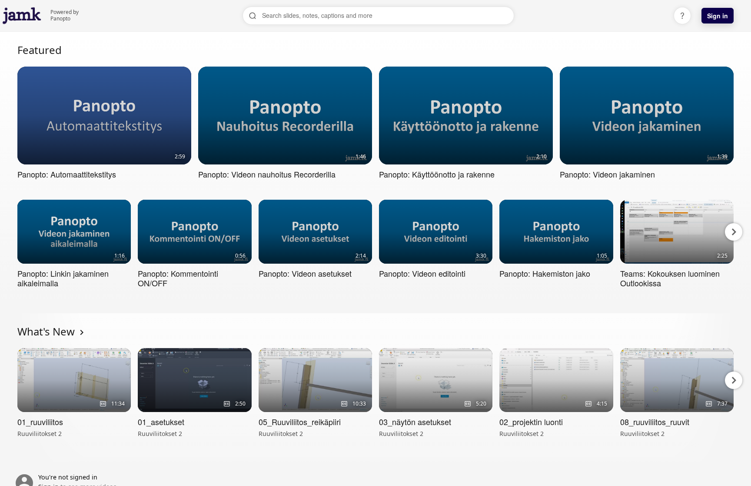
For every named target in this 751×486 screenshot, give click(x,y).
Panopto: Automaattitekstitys (66, 174)
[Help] (682, 15)
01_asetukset (161, 421)
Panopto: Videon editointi (422, 273)
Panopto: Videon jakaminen (607, 174)
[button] (18, 232)
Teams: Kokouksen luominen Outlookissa (670, 278)
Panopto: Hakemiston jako (544, 273)
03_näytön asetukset (415, 421)
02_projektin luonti (531, 421)
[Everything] (21, 8)
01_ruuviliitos (40, 421)
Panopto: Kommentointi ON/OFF (178, 278)
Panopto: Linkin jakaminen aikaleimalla (63, 278)
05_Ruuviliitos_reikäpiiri (300, 421)
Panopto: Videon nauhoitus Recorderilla (267, 174)
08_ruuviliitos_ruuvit (654, 421)
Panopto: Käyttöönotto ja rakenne (437, 174)
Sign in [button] (717, 15)
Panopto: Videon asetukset (305, 273)
